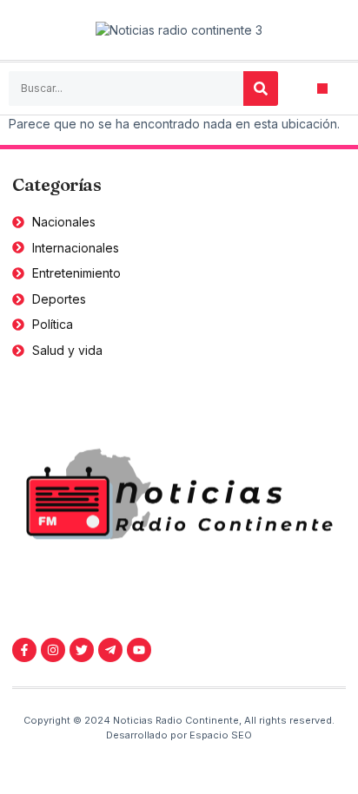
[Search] (260, 88)
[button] (322, 89)
